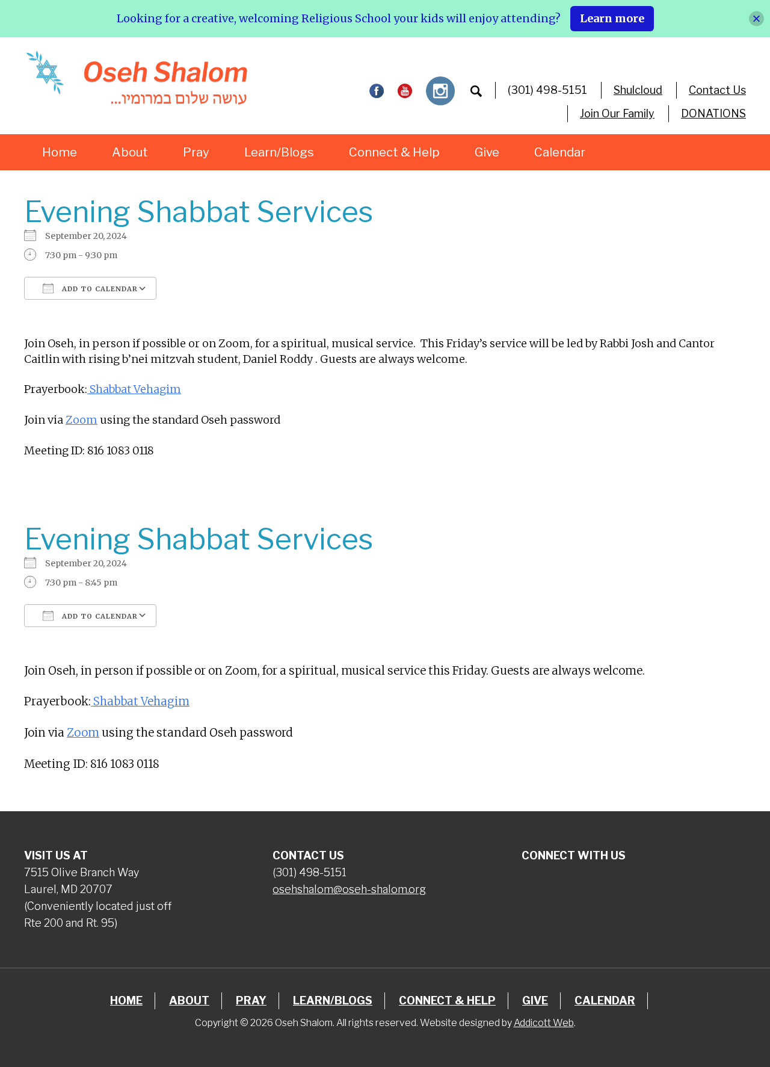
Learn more (612, 18)
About (130, 152)
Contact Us (717, 90)
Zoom (81, 420)
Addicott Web (544, 1022)
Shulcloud (638, 90)
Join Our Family (617, 113)
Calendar (559, 152)
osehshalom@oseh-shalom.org (349, 889)
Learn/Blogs (279, 152)
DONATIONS (713, 113)
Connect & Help (394, 152)
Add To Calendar (99, 289)
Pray (196, 152)
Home (59, 152)
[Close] (756, 18)
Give (487, 152)
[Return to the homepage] (136, 77)
